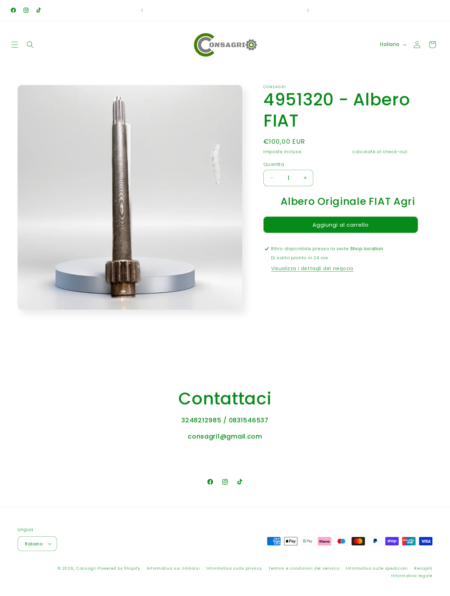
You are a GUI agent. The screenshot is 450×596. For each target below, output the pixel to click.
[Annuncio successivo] (308, 10)
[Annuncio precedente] (142, 10)
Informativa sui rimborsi (173, 568)
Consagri (86, 568)
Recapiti (423, 568)
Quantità (273, 164)
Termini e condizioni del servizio (303, 568)
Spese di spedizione (327, 152)
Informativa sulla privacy (234, 568)
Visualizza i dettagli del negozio (312, 268)
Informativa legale (411, 575)
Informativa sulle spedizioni (377, 568)
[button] (14, 44)
